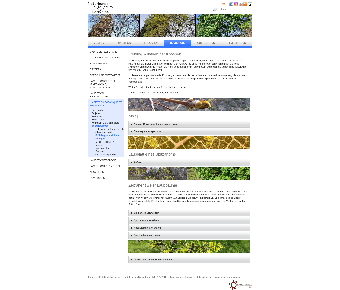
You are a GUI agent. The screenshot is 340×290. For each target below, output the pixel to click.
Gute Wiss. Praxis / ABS (105, 57)
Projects (96, 113)
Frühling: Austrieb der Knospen (107, 137)
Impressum (175, 277)
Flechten (99, 151)
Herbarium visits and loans (105, 122)
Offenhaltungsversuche (107, 154)
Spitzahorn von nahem (146, 220)
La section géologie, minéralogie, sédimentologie (103, 84)
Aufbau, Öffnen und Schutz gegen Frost (155, 124)
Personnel (97, 116)
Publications (98, 63)
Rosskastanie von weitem (148, 228)
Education (151, 43)
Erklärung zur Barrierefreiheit (226, 277)
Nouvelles (97, 172)
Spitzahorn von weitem (146, 213)
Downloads (97, 178)
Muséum (99, 43)
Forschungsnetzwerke (105, 75)
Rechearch (97, 110)
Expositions (124, 43)
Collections (206, 43)
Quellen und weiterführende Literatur (154, 259)
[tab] (189, 124)
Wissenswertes (100, 126)
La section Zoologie (103, 160)
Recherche (177, 43)
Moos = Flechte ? (104, 141)
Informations (236, 43)
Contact (188, 277)
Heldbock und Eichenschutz (109, 129)
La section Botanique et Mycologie (106, 104)
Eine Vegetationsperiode (147, 131)
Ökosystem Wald (104, 132)
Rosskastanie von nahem (147, 235)
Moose (98, 145)
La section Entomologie (105, 166)
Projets (95, 69)
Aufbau (138, 162)
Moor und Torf (102, 148)
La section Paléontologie (99, 95)
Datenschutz (202, 277)
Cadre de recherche (103, 52)
